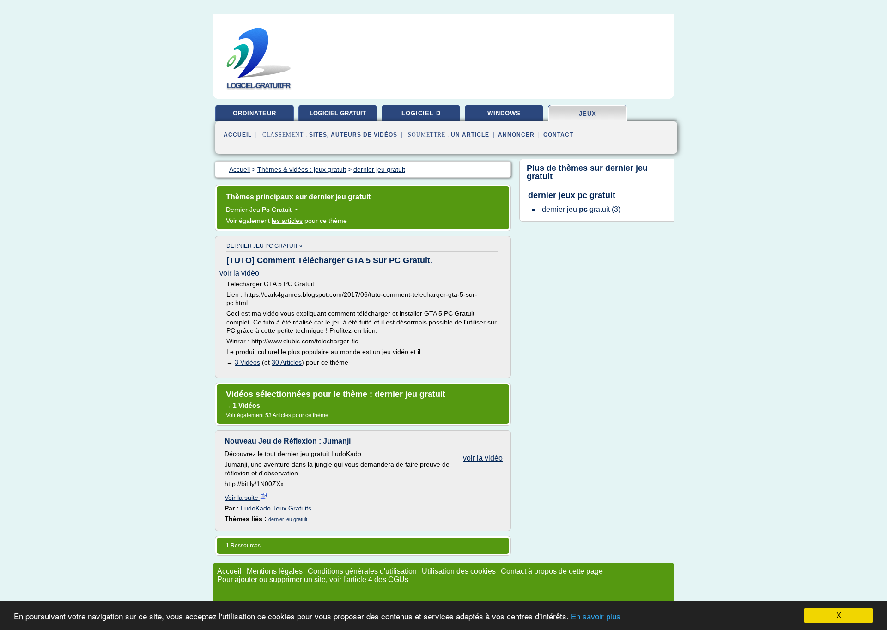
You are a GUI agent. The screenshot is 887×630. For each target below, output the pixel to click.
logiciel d (421, 113)
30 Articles (287, 362)
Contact (558, 135)
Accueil (238, 135)
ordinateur (254, 113)
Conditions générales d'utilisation (362, 571)
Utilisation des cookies (459, 571)
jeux (587, 113)
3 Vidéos (247, 362)
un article (470, 135)
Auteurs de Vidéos (364, 135)
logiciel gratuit (338, 113)
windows (504, 113)
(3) (581, 209)
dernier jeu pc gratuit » (264, 246)
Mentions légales (275, 571)
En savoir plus (595, 616)
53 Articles (278, 415)
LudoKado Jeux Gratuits (276, 508)
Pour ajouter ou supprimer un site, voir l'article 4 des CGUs (312, 579)
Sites (318, 135)
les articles (287, 220)
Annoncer (516, 135)
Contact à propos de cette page (552, 571)
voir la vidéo (239, 273)
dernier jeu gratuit (287, 519)
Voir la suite (242, 497)
